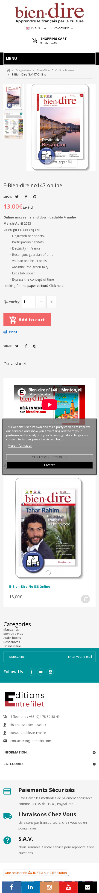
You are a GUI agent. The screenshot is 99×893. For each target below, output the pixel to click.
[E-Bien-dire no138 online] (49, 529)
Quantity (11, 301)
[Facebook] (31, 672)
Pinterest (34, 196)
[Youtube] (40, 672)
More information (20, 445)
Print (13, 332)
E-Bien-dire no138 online (29, 586)
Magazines (11, 629)
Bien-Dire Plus (13, 633)
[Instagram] (50, 672)
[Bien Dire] (49, 12)
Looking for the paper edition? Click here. (33, 285)
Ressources (11, 642)
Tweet (16, 196)
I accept (49, 465)
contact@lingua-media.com (30, 741)
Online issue (12, 646)
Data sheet (15, 364)
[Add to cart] (85, 599)
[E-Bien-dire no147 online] (13, 97)
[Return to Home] (8, 70)
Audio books (12, 638)
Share (26, 196)
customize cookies (49, 456)
